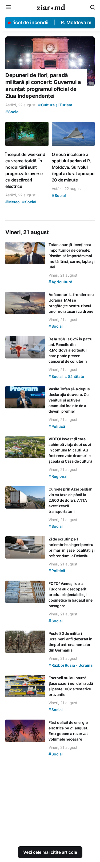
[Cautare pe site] (92, 7)
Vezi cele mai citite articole (50, 852)
